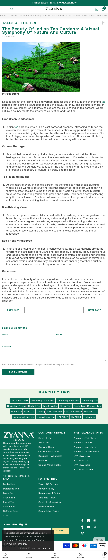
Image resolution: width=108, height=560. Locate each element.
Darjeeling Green (16, 406)
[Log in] (96, 9)
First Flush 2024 (19, 400)
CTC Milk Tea (54, 411)
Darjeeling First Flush (42, 400)
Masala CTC (90, 411)
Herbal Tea (34, 406)
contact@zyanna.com (19, 475)
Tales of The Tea (18, 15)
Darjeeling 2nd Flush (68, 400)
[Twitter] (95, 527)
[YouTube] (88, 527)
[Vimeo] (82, 533)
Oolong (41, 411)
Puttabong (89, 417)
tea (103, 101)
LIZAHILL (76, 417)
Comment (7, 346)
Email (59, 334)
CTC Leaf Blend (73, 411)
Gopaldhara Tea (46, 417)
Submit (60, 530)
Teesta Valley (50, 406)
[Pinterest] (95, 521)
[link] (28, 555)
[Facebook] (82, 521)
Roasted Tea (94, 406)
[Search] (12, 9)
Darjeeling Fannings (23, 417)
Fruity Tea (79, 406)
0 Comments (8, 36)
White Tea (16, 411)
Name (5, 334)
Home (3, 15)
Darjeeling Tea (90, 400)
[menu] (3, 9)
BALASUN (63, 417)
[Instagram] (88, 521)
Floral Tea (65, 406)
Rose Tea (29, 411)
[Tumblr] (82, 527)
